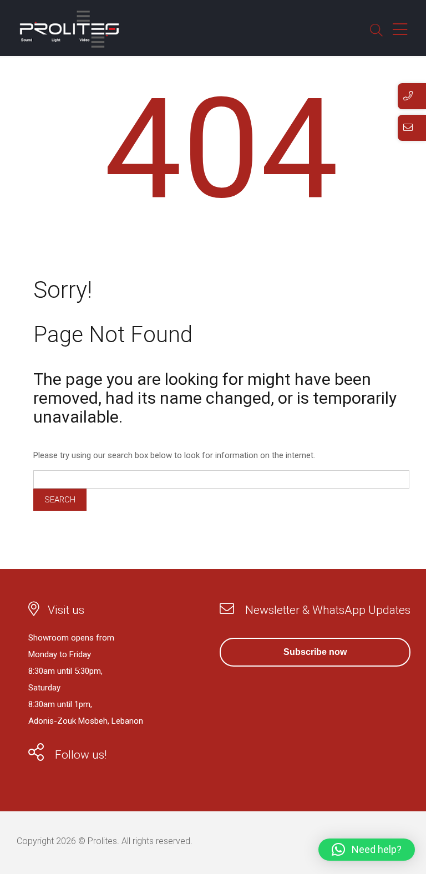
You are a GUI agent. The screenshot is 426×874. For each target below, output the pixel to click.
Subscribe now (315, 652)
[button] (366, 850)
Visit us (66, 610)
